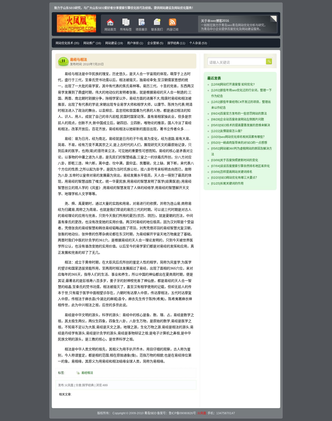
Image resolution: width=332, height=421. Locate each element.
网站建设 (114, 43)
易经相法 (87, 373)
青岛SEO (150, 413)
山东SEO (76, 24)
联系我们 (157, 29)
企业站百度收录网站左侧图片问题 (237, 119)
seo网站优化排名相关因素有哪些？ (238, 137)
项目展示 (141, 29)
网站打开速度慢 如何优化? (233, 84)
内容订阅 (172, 29)
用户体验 (135, 43)
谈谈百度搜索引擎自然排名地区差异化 (240, 166)
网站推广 (92, 43)
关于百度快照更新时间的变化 (234, 160)
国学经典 (176, 43)
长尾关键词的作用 (227, 183)
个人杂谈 (198, 43)
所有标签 (126, 29)
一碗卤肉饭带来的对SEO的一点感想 (239, 142)
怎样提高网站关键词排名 (231, 172)
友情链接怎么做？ (227, 131)
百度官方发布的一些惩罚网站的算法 (239, 113)
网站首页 (110, 29)
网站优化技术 (67, 43)
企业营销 (155, 43)
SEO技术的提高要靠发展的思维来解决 (240, 125)
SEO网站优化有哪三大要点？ (234, 177)
